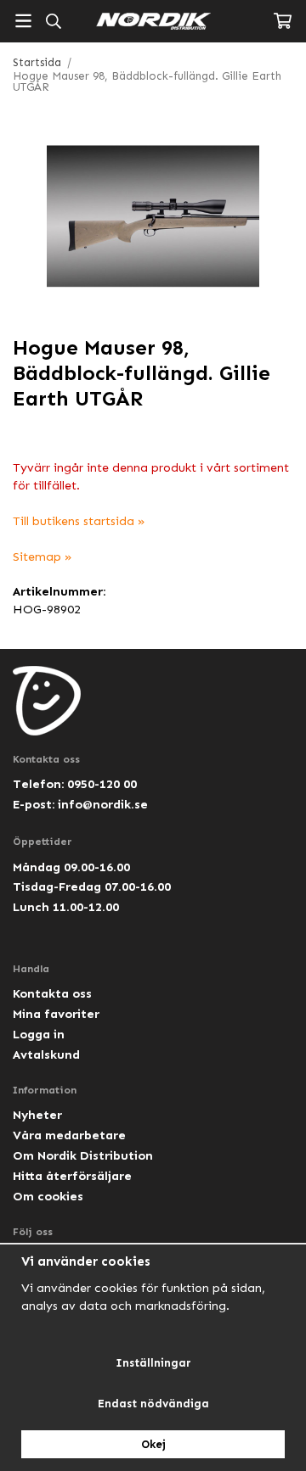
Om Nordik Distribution (83, 1155)
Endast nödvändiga (153, 1403)
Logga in (39, 1034)
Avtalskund (46, 1054)
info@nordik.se (103, 804)
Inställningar (153, 1362)
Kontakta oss (52, 993)
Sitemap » (42, 556)
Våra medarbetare (69, 1135)
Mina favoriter (56, 1013)
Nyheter (37, 1114)
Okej (153, 1444)
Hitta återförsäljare (72, 1175)
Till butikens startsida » (79, 521)
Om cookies (48, 1196)
